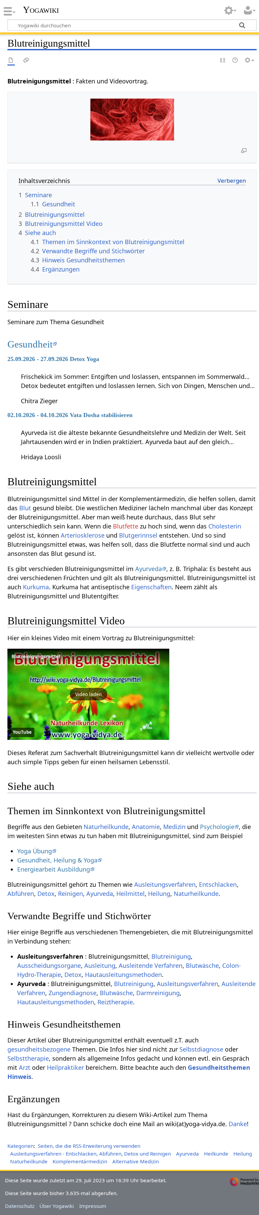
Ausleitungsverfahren (165, 884)
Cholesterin (224, 526)
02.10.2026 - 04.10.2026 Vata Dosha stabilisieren (70, 415)
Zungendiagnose (72, 993)
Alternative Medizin (135, 1161)
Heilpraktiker (65, 1067)
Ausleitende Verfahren (150, 965)
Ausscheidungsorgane (49, 965)
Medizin (174, 827)
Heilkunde (216, 1153)
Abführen (20, 893)
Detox (46, 893)
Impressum (92, 1206)
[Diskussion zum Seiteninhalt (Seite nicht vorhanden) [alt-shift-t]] (26, 60)
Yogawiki (41, 10)
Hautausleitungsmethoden (123, 975)
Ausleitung (99, 965)
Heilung (159, 893)
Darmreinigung (158, 993)
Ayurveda (148, 569)
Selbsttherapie (28, 1058)
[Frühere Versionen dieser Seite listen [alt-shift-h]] (235, 60)
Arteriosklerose (83, 535)
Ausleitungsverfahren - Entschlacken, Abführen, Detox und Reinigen (90, 1153)
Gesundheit (30, 344)
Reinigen (70, 893)
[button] (88, 694)
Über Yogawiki (56, 1206)
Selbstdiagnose (201, 1049)
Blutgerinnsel (138, 535)
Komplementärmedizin (80, 1161)
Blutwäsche (202, 965)
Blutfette (125, 526)
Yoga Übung (34, 851)
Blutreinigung (171, 956)
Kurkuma (36, 587)
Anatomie (146, 827)
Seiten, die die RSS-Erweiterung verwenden (89, 1145)
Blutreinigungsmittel (35, 656)
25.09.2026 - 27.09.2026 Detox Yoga (53, 359)
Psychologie (217, 827)
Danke (238, 1124)
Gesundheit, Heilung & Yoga (57, 860)
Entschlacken (218, 884)
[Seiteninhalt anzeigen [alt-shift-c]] (11, 60)
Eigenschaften (151, 587)
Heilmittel (130, 893)
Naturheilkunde (106, 827)
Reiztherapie (115, 1002)
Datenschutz (19, 1206)
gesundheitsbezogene (38, 1049)
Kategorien (20, 1145)
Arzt (24, 1067)
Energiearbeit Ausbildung (53, 869)
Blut (25, 508)
